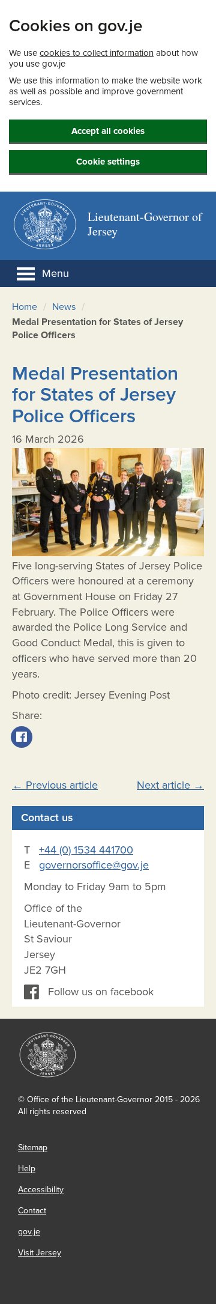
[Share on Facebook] (21, 744)
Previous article (55, 785)
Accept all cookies (108, 131)
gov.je (29, 1232)
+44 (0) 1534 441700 (86, 850)
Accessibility (41, 1189)
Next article (170, 785)
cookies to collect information (97, 52)
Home (24, 307)
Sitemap (32, 1147)
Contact (32, 1210)
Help (26, 1168)
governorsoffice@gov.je (94, 865)
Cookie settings (108, 161)
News (64, 307)
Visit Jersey (39, 1253)
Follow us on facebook (101, 991)
